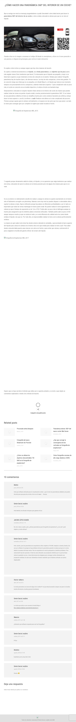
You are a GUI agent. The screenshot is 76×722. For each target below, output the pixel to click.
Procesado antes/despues (25, 429)
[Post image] (9, 432)
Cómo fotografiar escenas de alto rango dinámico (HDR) (62, 456)
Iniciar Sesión (10, 689)
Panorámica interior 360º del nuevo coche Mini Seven (62, 430)
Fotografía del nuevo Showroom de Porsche (24, 441)
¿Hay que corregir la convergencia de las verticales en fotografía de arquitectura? (61, 444)
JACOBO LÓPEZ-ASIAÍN (21, 520)
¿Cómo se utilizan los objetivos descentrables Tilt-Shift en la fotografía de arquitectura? (26, 459)
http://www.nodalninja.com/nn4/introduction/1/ (26, 608)
